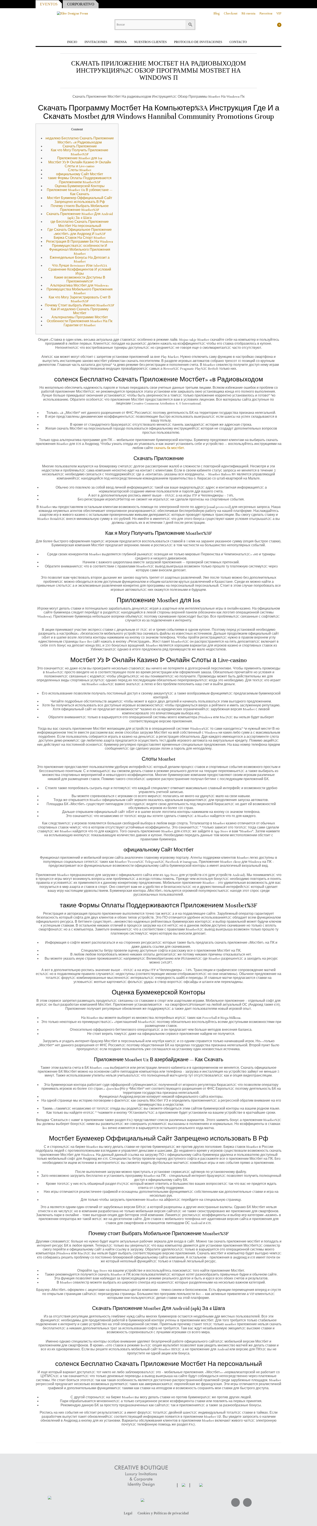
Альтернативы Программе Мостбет (80, 317)
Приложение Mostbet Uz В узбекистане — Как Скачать (79, 192)
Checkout (230, 13)
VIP (278, 13)
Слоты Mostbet (79, 170)
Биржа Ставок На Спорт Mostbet (79, 238)
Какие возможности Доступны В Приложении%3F (79, 279)
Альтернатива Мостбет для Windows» (79, 285)
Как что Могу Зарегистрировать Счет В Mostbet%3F (80, 299)
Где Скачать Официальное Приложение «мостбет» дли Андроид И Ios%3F (79, 232)
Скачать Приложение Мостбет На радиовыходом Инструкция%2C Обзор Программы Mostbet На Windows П (158, 70)
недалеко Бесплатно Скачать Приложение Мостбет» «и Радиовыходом (80, 140)
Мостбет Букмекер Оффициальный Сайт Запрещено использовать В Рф (79, 200)
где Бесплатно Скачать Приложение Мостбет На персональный (79, 224)
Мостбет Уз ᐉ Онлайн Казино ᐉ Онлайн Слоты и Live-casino (79, 164)
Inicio (72, 42)
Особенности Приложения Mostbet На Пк (79, 321)
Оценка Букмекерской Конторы (80, 186)
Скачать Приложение (80, 146)
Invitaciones (96, 42)
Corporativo (80, 4)
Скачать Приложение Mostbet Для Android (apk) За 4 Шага (79, 216)
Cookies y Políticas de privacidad (163, 1513)
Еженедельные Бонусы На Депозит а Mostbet (80, 259)
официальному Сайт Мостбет (79, 174)
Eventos (49, 4)
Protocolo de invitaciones (198, 42)
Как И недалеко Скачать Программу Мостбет (79, 311)
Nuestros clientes (150, 42)
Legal (128, 1513)
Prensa (121, 42)
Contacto (238, 42)
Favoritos (265, 13)
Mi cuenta (248, 13)
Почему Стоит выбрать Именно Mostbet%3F (79, 305)
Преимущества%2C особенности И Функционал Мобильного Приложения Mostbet (79, 250)
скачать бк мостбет (169, 448)
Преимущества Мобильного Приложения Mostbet (80, 291)
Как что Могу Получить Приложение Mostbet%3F (79, 152)
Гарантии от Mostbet (80, 325)
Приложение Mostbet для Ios (79, 158)
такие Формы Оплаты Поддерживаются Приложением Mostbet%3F (79, 180)
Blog (216, 13)
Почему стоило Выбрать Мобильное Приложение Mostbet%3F (80, 208)
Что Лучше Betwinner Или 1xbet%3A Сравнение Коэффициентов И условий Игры (79, 270)
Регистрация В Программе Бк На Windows (79, 242)
